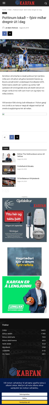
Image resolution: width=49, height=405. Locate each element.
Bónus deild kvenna (6, 173)
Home (4, 10)
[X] (10, 33)
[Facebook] (4, 33)
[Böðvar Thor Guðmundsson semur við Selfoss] (9, 157)
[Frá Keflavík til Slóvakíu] (9, 170)
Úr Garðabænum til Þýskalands (28, 178)
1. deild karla (6, 161)
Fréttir (10, 10)
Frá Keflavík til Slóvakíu (25, 166)
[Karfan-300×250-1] (24, 294)
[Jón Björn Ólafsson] (3, 28)
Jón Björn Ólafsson (12, 28)
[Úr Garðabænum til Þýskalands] (9, 182)
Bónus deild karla (8, 186)
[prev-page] (3, 190)
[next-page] (7, 190)
